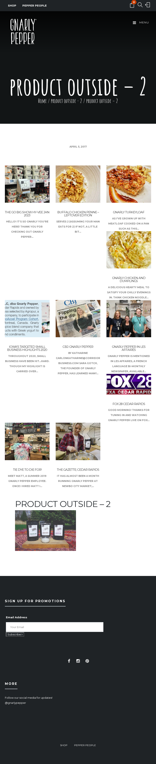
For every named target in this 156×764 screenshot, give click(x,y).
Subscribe (15, 634)
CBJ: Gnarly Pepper (78, 347)
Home (42, 100)
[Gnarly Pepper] (23, 32)
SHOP (12, 5)
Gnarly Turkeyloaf (128, 212)
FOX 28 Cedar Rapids (129, 404)
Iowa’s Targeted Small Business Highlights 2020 (27, 348)
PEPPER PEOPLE (34, 5)
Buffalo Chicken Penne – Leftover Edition (78, 213)
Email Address (16, 617)
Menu (143, 22)
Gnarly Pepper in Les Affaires (128, 348)
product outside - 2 (66, 100)
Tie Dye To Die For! (27, 470)
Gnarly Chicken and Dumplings (128, 279)
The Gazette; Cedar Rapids (78, 470)
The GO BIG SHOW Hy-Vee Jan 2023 (27, 213)
